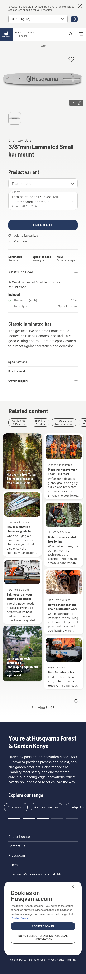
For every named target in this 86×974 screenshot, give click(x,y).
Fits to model (22, 184)
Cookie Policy (20, 918)
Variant (16, 192)
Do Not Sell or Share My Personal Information (43, 937)
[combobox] (43, 183)
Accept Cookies (43, 926)
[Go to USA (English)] (74, 19)
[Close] (73, 886)
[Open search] (71, 34)
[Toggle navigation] (81, 34)
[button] (71, 60)
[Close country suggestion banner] (80, 6)
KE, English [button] (21, 36)
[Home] (6, 34)
